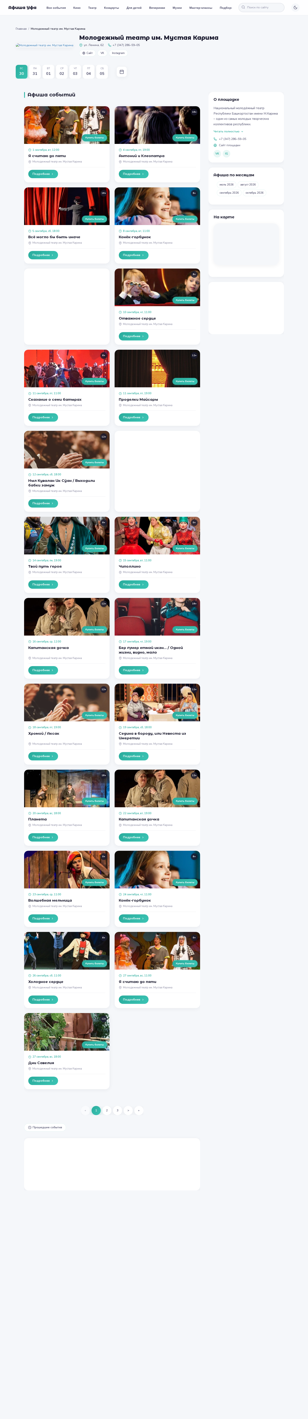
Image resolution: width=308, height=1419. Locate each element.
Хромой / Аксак (43, 733)
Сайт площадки (229, 145)
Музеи (177, 7)
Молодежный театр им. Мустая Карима (57, 162)
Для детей (134, 7)
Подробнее (41, 174)
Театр (92, 7)
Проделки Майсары (138, 399)
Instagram (118, 53)
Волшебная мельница (50, 900)
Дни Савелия (41, 1063)
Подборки (227, 7)
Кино (77, 7)
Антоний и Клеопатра (141, 156)
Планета (37, 819)
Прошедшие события (47, 1127)
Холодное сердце (45, 982)
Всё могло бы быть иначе (54, 237)
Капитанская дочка (48, 648)
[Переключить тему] (295, 7)
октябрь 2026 (255, 193)
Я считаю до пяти (47, 156)
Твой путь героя (45, 566)
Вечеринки (157, 7)
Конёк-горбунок (135, 237)
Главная (21, 29)
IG (226, 154)
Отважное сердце (137, 318)
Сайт (90, 53)
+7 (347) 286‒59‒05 (232, 139)
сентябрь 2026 (229, 193)
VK (102, 53)
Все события (56, 7)
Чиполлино (130, 566)
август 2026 (248, 185)
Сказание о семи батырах (55, 399)
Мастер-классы (200, 7)
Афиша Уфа (22, 7)
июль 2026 (227, 185)
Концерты (111, 7)
